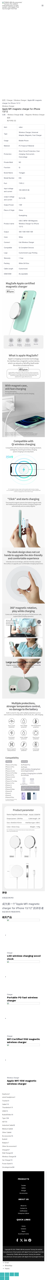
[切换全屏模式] (7, 1274)
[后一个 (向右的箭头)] (7, 1278)
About (23, 1205)
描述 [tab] (8, 118)
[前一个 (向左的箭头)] (2, 1278)
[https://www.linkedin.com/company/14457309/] (25, 1240)
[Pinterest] (29, 1240)
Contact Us (23, 1208)
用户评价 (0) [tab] (11, 121)
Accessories (24, 1193)
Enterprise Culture (23, 1213)
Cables (23, 1188)
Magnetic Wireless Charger (35, 115)
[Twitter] (21, 1240)
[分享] (12, 1274)
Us (25, 1205)
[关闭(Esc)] (16, 1274)
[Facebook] (17, 1240)
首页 (3, 100)
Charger (10, 100)
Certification (23, 1211)
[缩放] (2, 1274)
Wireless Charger (20, 100)
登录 (8, 912)
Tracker (23, 1185)
